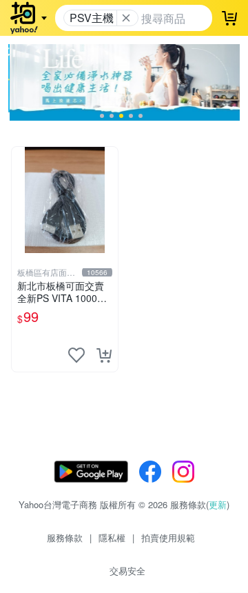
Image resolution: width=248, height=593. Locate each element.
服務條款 (65, 537)
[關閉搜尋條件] (126, 18)
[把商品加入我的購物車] (104, 355)
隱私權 (112, 537)
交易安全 (127, 570)
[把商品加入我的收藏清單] (76, 355)
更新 (218, 504)
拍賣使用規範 (168, 537)
